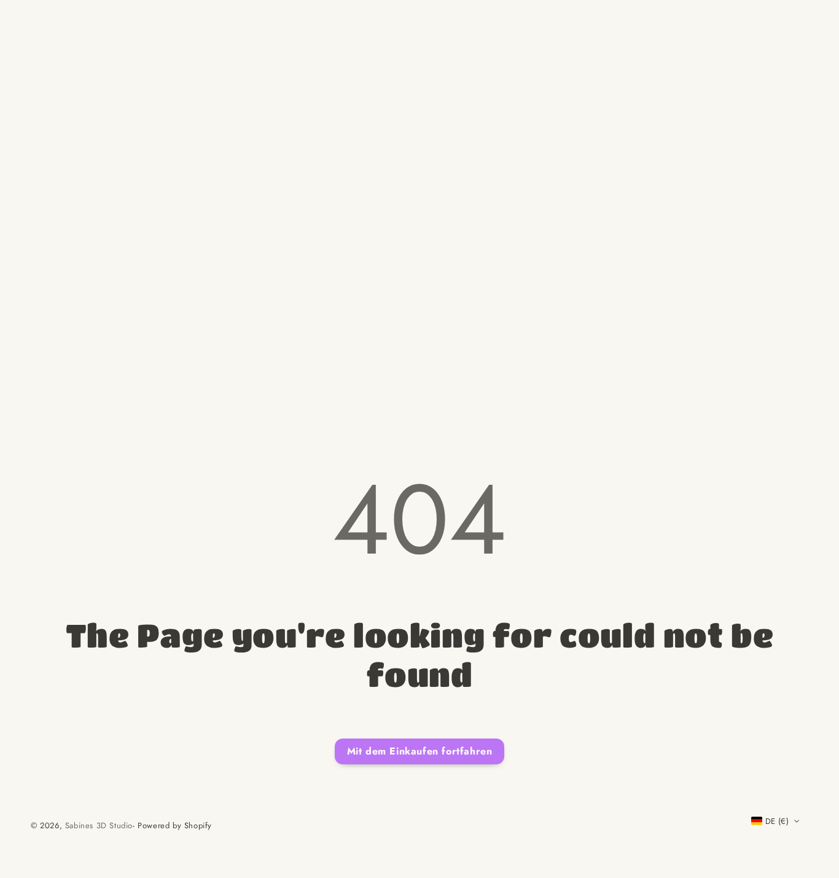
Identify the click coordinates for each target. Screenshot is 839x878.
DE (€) (777, 821)
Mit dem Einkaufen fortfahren (420, 751)
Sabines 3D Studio (99, 825)
